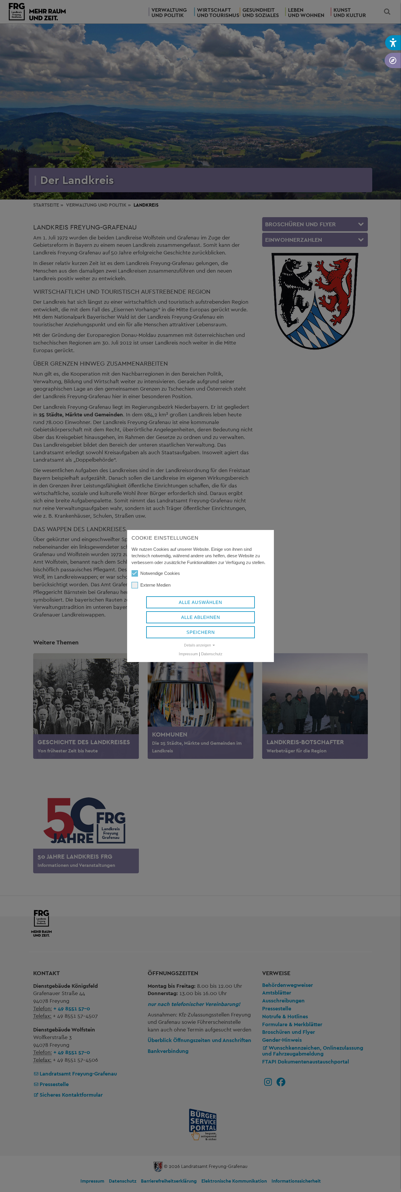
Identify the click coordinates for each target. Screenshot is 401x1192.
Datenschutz (212, 654)
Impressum (188, 654)
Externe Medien (155, 585)
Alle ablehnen (200, 617)
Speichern (200, 632)
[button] (393, 42)
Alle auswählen (200, 602)
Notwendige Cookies (160, 573)
